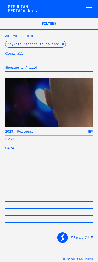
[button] (89, 9)
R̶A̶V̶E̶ (10, 139)
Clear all (14, 54)
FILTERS (49, 24)
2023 (9, 131)
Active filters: (20, 36)
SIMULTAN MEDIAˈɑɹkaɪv (23, 8)
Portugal (25, 131)
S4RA (9, 148)
